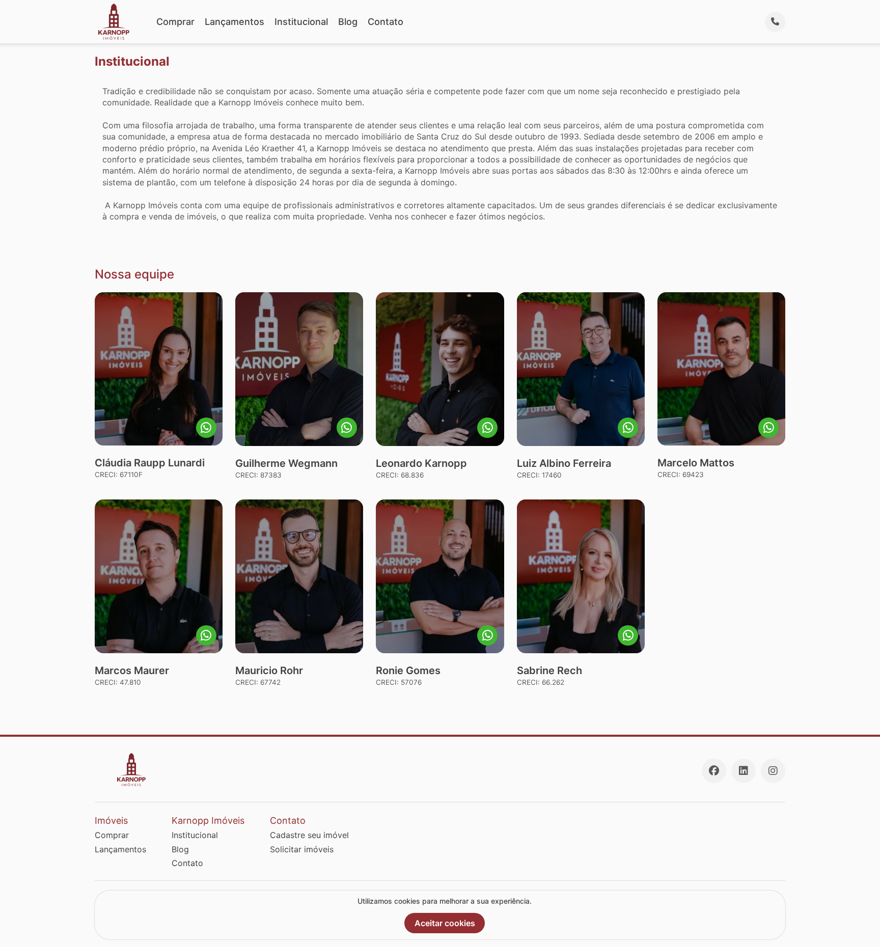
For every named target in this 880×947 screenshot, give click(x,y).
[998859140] (347, 427)
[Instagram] (773, 771)
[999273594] (628, 635)
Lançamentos (234, 21)
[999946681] (206, 427)
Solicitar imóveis (302, 849)
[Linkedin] (743, 771)
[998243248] (487, 635)
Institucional (301, 21)
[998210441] (768, 427)
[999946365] (628, 427)
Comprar (175, 21)
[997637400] (487, 427)
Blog (348, 21)
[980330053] (206, 635)
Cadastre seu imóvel (309, 835)
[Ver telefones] (775, 22)
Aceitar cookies (445, 923)
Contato (385, 21)
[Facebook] (714, 771)
